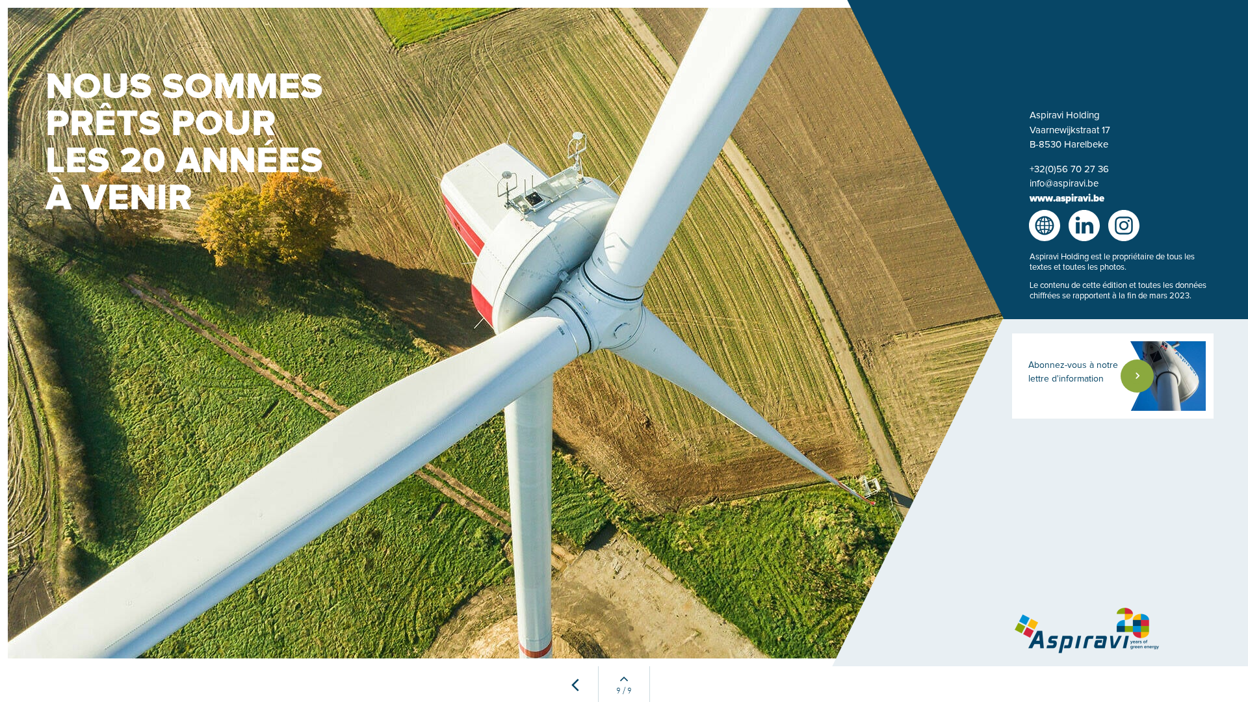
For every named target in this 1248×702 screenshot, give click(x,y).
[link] (1115, 376)
